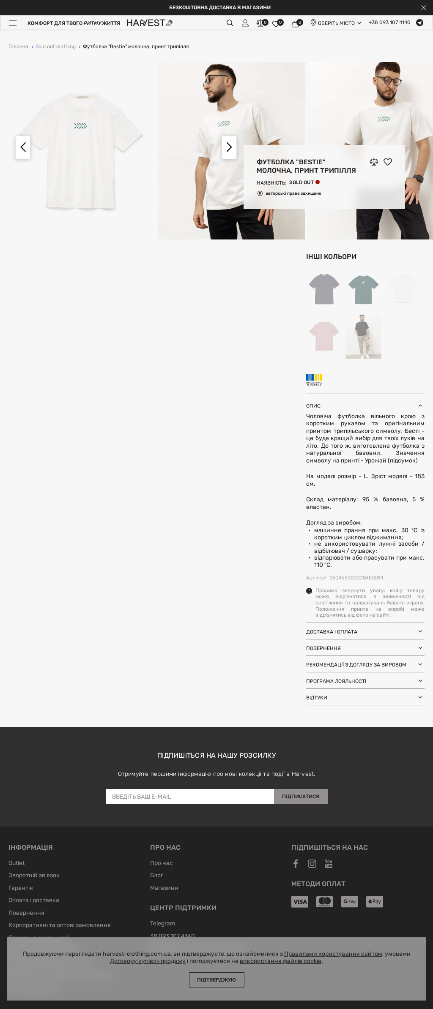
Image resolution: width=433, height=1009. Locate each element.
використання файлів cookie (280, 961)
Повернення (26, 913)
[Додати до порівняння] (373, 161)
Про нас (161, 864)
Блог (156, 876)
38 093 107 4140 (172, 937)
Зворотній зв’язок (34, 876)
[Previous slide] (22, 147)
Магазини (164, 888)
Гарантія (20, 888)
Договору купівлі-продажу (148, 961)
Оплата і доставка (33, 901)
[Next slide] (229, 147)
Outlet (16, 864)
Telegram (162, 924)
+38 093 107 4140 (390, 22)
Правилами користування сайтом (333, 954)
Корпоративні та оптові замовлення (59, 926)
